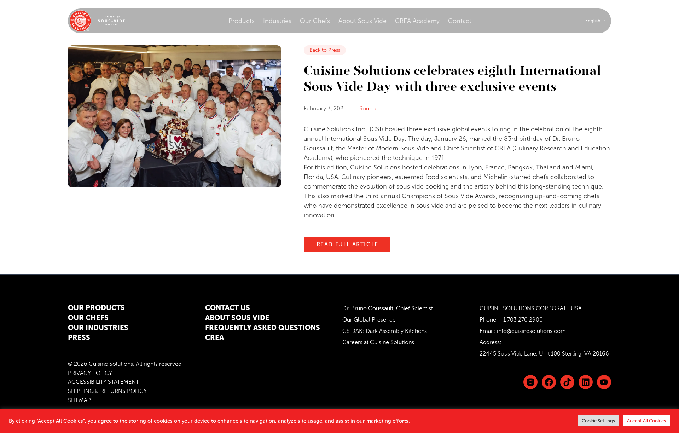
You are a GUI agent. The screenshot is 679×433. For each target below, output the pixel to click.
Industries (277, 20)
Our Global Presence (369, 320)
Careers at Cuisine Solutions (378, 342)
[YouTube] (604, 382)
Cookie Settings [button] (598, 420)
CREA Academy (417, 20)
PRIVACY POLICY (90, 373)
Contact (459, 20)
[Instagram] (530, 382)
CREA (503, 148)
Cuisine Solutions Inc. (335, 129)
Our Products (96, 308)
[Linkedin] (567, 382)
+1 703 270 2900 (521, 320)
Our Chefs (315, 20)
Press (79, 337)
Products (241, 20)
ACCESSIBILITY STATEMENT (103, 382)
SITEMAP (79, 400)
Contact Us (227, 308)
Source (368, 108)
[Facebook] (549, 382)
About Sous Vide (362, 20)
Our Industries (98, 327)
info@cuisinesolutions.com (531, 331)
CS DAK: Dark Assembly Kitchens (384, 331)
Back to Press (324, 50)
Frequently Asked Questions (262, 327)
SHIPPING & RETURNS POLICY (107, 391)
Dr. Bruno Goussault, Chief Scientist (387, 308)
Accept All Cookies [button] (646, 420)
